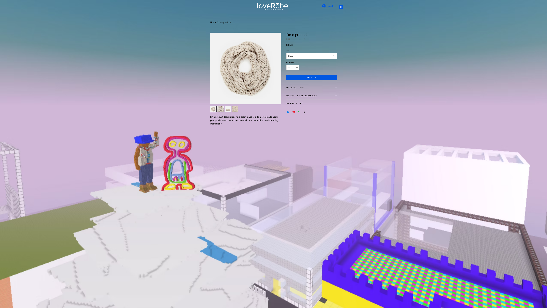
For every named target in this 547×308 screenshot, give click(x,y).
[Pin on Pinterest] (293, 112)
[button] (340, 6)
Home (213, 22)
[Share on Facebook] (288, 112)
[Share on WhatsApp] (299, 112)
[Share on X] (304, 112)
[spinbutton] (292, 67)
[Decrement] (288, 67)
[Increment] (297, 67)
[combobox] (311, 56)
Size (288, 50)
